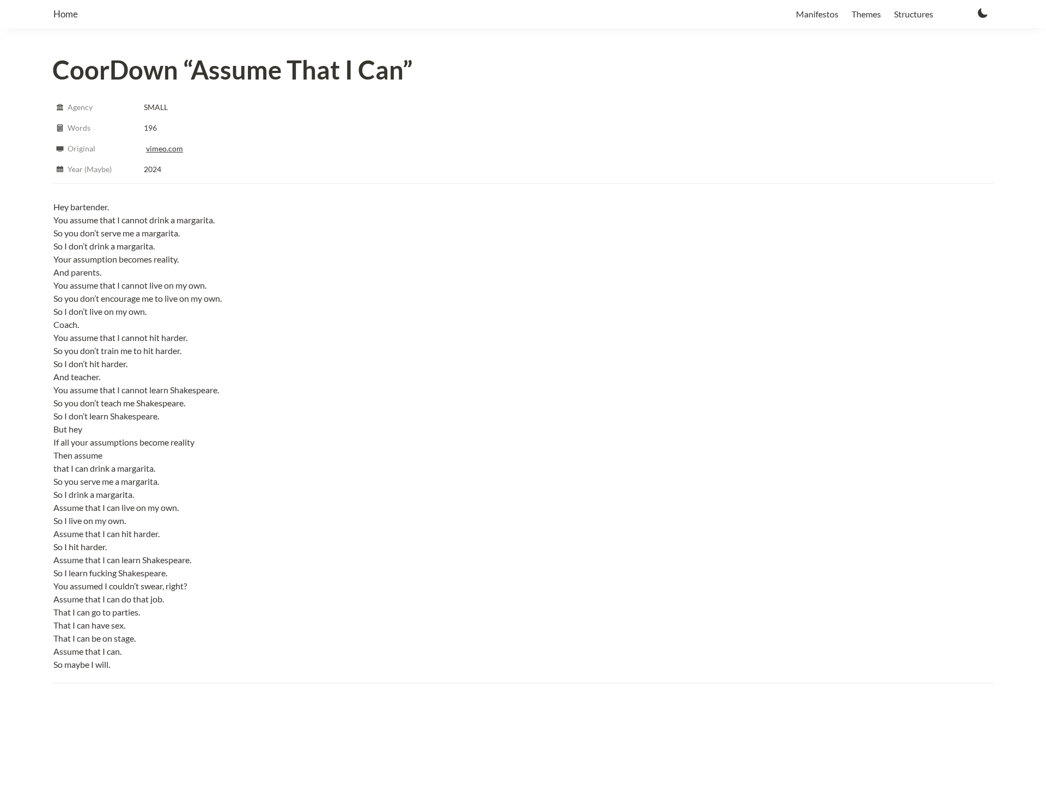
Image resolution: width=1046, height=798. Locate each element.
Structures (913, 14)
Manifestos (817, 14)
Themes (866, 14)
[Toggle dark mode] (982, 14)
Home (65, 14)
